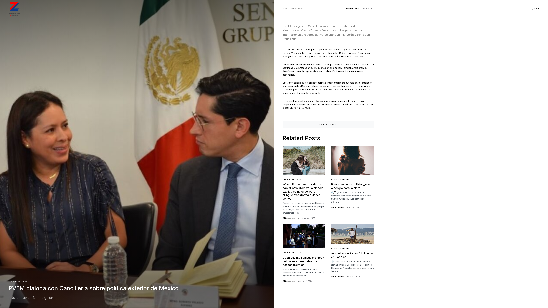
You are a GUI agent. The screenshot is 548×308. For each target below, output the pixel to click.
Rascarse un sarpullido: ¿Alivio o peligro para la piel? (351, 186)
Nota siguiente (44, 297)
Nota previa (20, 297)
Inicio (285, 9)
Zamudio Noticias (18, 281)
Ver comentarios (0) (326, 124)
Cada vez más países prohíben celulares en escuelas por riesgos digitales (303, 261)
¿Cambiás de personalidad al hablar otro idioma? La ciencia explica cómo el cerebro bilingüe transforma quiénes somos (303, 191)
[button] (534, 8)
